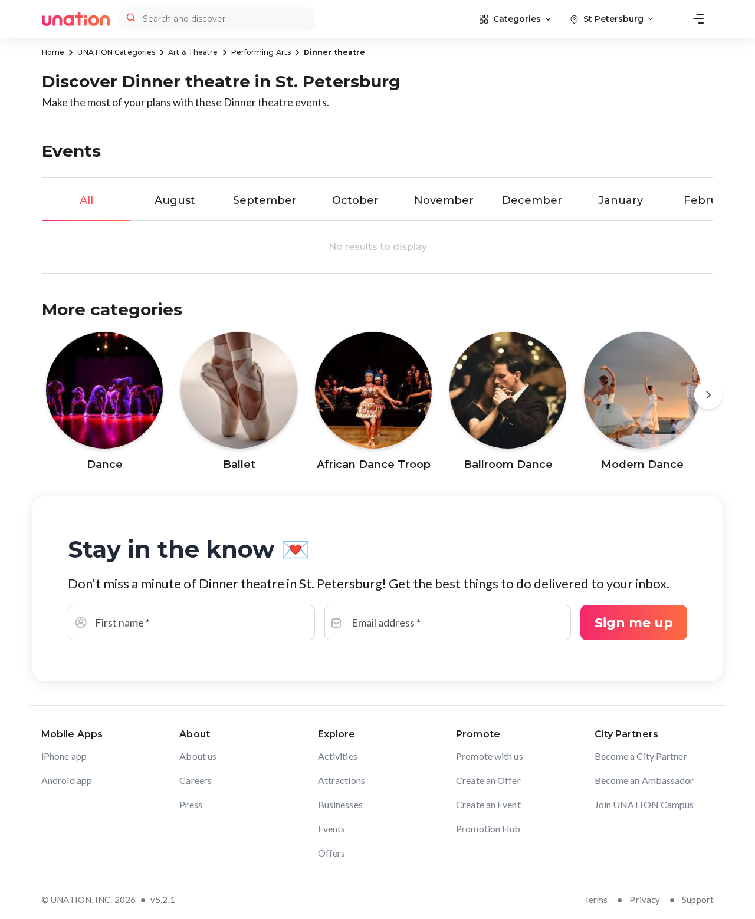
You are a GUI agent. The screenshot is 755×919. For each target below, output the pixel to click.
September (265, 200)
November (444, 200)
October (355, 200)
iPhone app (64, 756)
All (86, 200)
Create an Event (488, 804)
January (620, 200)
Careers (195, 780)
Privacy (644, 899)
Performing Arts (261, 52)
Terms (596, 899)
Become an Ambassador (644, 780)
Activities (337, 756)
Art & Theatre (193, 52)
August (175, 200)
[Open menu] (698, 19)
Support (698, 899)
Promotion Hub (488, 828)
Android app (66, 780)
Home (53, 52)
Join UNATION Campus (644, 804)
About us (197, 756)
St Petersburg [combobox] (613, 19)
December (532, 200)
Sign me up (634, 623)
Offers (332, 852)
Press (190, 804)
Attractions (341, 780)
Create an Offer (488, 780)
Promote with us (489, 756)
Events (332, 828)
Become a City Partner (641, 756)
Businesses (340, 804)
